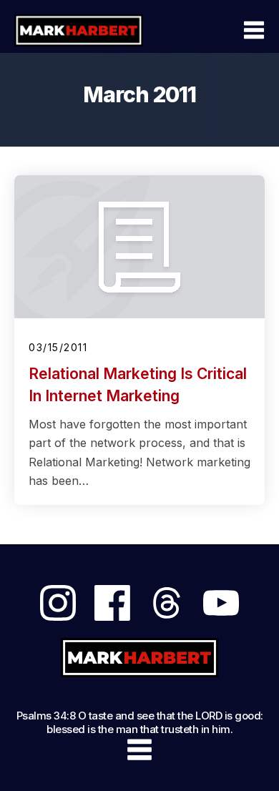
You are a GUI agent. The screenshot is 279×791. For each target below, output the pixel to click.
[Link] (58, 603)
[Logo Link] (78, 30)
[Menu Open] (220, 30)
